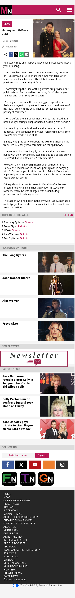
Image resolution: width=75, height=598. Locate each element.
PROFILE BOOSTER (14, 543)
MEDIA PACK (10, 530)
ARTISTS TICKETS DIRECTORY (20, 517)
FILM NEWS (10, 569)
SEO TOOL (9, 546)
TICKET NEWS (11, 503)
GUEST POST (10, 533)
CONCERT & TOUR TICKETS (19, 523)
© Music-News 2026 (14, 579)
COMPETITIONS (12, 513)
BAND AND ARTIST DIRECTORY (21, 549)
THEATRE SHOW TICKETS (18, 520)
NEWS (6, 497)
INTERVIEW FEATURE (15, 540)
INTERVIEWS (10, 510)
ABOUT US (9, 526)
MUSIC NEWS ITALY (14, 563)
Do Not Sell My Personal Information (41, 585)
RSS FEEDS (9, 553)
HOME (7, 494)
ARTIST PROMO (12, 536)
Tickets (28, 222)
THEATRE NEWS (12, 572)
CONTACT (9, 559)
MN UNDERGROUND (15, 566)
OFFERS (68, 215)
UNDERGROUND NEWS (16, 500)
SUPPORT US (11, 556)
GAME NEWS (10, 576)
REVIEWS (8, 507)
